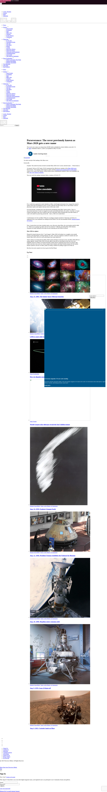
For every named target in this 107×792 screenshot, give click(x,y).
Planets (8, 46)
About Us (5, 748)
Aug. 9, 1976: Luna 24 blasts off (40, 688)
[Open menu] (9, 21)
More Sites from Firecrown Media (8, 767)
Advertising (6, 754)
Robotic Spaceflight (11, 62)
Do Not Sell (6, 758)
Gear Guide (9, 54)
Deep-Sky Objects (10, 49)
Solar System (9, 28)
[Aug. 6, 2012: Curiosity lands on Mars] (60, 724)
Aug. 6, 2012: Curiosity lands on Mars (42, 728)
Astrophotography (10, 53)
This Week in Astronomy (12, 56)
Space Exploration (7, 58)
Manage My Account (5, 791)
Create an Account (10, 777)
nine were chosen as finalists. (36, 172)
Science (5, 27)
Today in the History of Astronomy (49, 293)
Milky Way (9, 33)
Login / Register (7, 11)
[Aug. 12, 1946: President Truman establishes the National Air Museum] (60, 551)
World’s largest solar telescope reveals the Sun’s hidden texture (50, 424)
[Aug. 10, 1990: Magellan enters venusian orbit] (60, 617)
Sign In (2, 785)
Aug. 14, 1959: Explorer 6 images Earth (43, 509)
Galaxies (8, 34)
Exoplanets (9, 30)
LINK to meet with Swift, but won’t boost (43, 337)
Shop (4, 14)
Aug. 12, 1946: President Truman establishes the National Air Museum (52, 555)
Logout (5, 13)
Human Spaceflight (11, 61)
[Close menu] (13, 20)
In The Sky (9, 40)
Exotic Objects (10, 35)
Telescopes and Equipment (13, 52)
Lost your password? (5, 788)
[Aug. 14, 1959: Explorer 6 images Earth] (58, 504)
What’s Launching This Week (13, 59)
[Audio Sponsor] (63, 154)
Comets (8, 47)
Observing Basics (10, 50)
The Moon (9, 45)
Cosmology (9, 37)
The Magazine (6, 64)
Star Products (6, 67)
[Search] (3, 20)
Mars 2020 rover (72, 168)
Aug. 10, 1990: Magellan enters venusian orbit (45, 622)
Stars (7, 31)
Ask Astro (5, 65)
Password (2, 784)
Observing (5, 39)
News (4, 25)
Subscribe (5, 16)
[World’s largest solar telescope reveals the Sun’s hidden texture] (60, 420)
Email (1, 782)
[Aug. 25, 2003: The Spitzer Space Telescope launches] (60, 292)
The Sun (8, 43)
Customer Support (15, 791)
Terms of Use (6, 755)
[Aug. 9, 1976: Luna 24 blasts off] (60, 683)
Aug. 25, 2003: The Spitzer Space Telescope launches (47, 296)
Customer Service (7, 752)
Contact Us (6, 749)
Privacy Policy (6, 756)
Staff (30, 148)
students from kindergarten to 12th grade (66, 169)
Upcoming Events (10, 42)
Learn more (3, 2)
